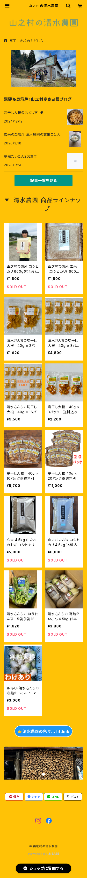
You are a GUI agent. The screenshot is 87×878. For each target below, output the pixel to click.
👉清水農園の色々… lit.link (43, 731)
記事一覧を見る (43, 180)
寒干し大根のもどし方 (26, 41)
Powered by (38, 854)
